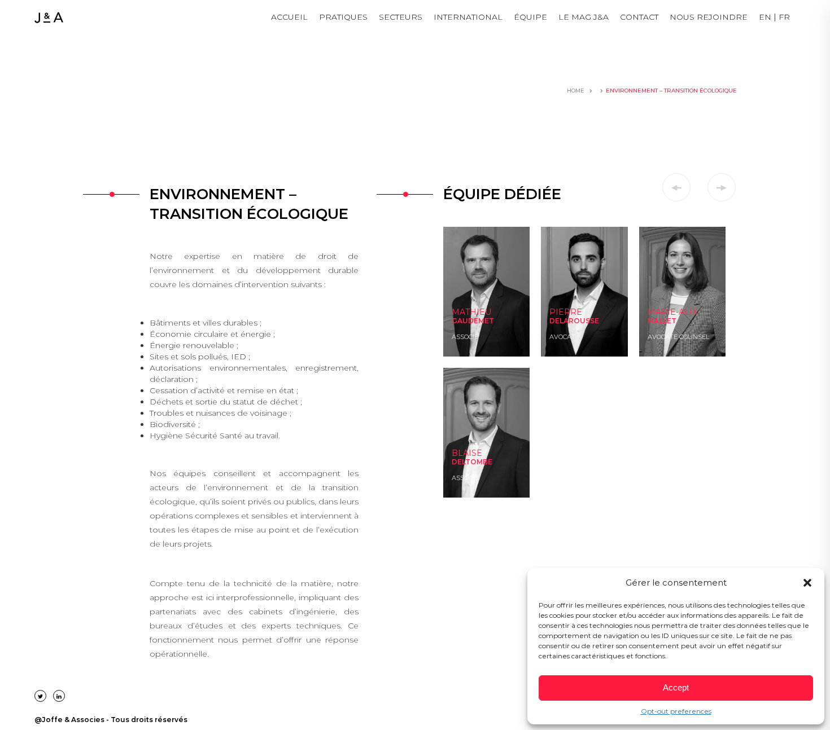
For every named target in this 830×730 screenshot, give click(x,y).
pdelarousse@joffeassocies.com (589, 335)
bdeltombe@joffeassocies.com (491, 464)
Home (575, 90)
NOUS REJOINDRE (709, 17)
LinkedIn (464, 335)
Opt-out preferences (676, 711)
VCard (460, 346)
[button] (807, 582)
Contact (639, 17)
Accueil (289, 17)
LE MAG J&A (583, 17)
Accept (676, 687)
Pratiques (343, 17)
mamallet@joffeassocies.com (685, 335)
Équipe (530, 17)
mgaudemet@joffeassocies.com (493, 323)
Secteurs (400, 17)
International (468, 17)
